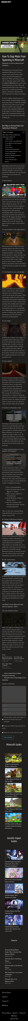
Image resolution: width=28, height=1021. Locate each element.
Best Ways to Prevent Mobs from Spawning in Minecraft (11, 136)
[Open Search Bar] (22, 35)
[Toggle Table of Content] (22, 132)
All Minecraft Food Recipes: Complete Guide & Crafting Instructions (13, 826)
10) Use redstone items (11, 159)
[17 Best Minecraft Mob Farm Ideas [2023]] (13, 803)
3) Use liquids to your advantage (13, 143)
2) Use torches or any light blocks (13, 141)
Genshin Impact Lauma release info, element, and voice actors (12, 929)
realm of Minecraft (9, 83)
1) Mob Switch (9, 139)
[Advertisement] (14, 18)
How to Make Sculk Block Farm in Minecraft (19, 657)
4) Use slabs (8, 145)
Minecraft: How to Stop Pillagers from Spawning (7, 657)
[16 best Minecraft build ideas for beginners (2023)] (13, 788)
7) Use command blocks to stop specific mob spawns (13, 152)
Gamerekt (6, 2)
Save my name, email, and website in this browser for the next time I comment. (14, 719)
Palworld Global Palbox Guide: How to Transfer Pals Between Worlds (13, 952)
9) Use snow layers (10, 157)
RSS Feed (5, 1005)
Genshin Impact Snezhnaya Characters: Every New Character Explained (13, 864)
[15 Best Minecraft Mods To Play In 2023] (13, 773)
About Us (5, 997)
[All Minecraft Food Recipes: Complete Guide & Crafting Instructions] (13, 818)
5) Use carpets (8, 147)
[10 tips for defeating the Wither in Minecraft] (13, 758)
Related (7, 161)
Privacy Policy (6, 992)
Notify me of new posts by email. (13, 732)
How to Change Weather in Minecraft (7, 664)
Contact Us (5, 1001)
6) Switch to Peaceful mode (12, 149)
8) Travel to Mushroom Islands (13, 155)
